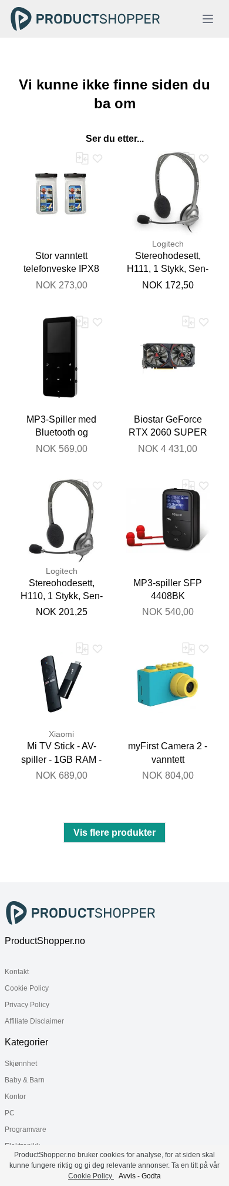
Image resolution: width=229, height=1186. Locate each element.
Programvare (25, 1129)
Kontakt (17, 972)
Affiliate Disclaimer (34, 1021)
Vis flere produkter (114, 833)
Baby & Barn (25, 1080)
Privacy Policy (27, 1005)
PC (10, 1113)
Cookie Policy (27, 988)
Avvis (127, 1176)
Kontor (15, 1096)
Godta (151, 1176)
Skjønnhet (21, 1063)
